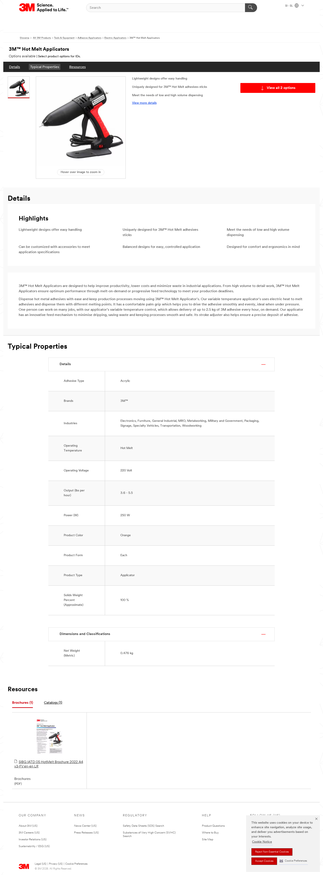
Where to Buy (210, 832)
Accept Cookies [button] (264, 861)
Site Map (207, 839)
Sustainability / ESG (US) (34, 846)
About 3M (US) (28, 825)
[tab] (22, 703)
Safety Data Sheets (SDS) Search (143, 825)
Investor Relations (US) (33, 839)
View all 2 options (281, 88)
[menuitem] (14, 67)
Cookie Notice (262, 842)
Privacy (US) (56, 864)
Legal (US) (40, 864)
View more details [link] (144, 103)
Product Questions (213, 825)
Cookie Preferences (76, 864)
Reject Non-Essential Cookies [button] (272, 852)
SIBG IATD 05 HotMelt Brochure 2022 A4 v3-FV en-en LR (48, 764)
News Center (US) (85, 825)
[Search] (251, 7)
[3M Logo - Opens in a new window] (44, 7)
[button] (293, 861)
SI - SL (289, 6)
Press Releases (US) (86, 832)
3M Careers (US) (29, 832)
